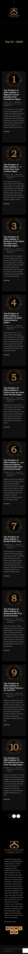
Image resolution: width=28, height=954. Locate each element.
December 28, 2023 (8, 398)
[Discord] (12, 932)
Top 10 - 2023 (17, 104)
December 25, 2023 (8, 619)
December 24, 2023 (8, 693)
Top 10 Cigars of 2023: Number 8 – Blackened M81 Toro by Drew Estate (13, 612)
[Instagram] (20, 928)
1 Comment (9, 771)
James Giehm (17, 102)
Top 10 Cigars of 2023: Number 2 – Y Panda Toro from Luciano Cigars (12, 168)
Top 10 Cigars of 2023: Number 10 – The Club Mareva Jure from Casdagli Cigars (14, 761)
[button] (14, 2)
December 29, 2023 (8, 325)
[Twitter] (12, 928)
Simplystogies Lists (9, 104)
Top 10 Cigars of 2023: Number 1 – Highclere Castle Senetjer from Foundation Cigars (12, 94)
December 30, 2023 (8, 249)
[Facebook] (8, 928)
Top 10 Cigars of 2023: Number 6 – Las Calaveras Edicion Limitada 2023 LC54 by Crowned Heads (14, 464)
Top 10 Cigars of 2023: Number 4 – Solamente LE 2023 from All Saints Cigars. (13, 317)
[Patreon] (16, 932)
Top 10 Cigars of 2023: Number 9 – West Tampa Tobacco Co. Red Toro (13, 686)
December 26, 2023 (8, 544)
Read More (7, 131)
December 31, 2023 (8, 174)
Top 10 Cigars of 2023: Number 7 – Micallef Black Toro (12, 539)
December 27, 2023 (8, 472)
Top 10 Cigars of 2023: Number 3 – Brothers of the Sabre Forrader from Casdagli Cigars (14, 241)
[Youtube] (16, 928)
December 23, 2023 (8, 767)
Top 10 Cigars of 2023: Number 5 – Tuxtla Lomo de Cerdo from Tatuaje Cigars (14, 391)
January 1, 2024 (8, 102)
